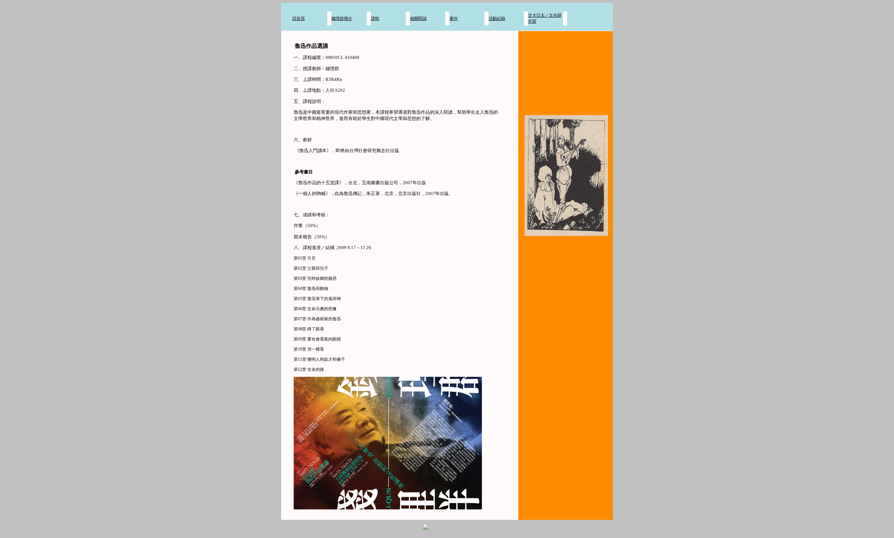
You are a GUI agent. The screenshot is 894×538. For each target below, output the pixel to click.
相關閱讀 (418, 18)
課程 (375, 18)
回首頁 (298, 18)
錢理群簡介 (341, 18)
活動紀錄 (497, 18)
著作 (453, 18)
